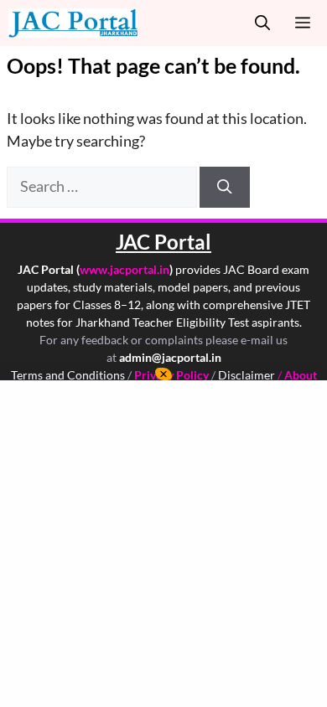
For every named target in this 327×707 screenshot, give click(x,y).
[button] (262, 23)
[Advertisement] (163, 543)
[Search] (225, 187)
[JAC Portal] (73, 23)
